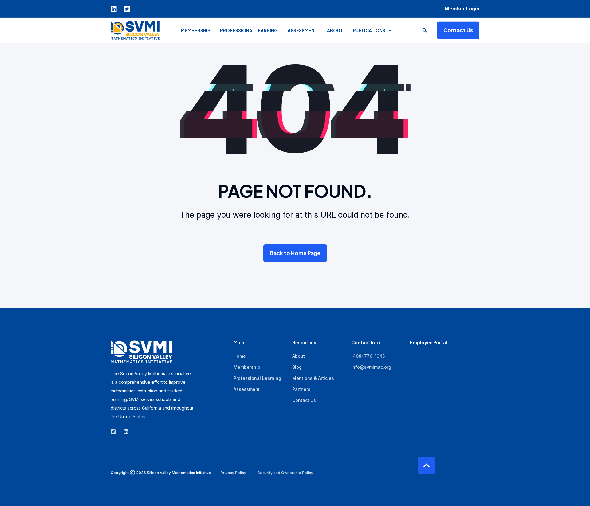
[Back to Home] (135, 30)
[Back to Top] (426, 465)
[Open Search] (425, 29)
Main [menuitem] (239, 342)
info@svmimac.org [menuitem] (371, 367)
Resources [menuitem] (304, 342)
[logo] (141, 351)
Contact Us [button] (458, 30)
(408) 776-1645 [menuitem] (368, 356)
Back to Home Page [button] (295, 253)
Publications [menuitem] (369, 30)
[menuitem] (462, 8)
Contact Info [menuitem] (365, 342)
